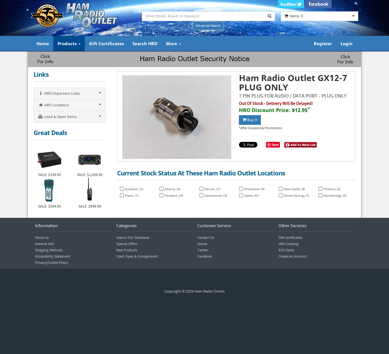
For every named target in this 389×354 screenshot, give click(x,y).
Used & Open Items (60, 116)
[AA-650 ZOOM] (49, 191)
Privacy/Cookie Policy (51, 262)
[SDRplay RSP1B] (49, 159)
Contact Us (205, 237)
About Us (42, 237)
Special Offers (127, 244)
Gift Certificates (106, 43)
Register (323, 43)
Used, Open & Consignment (137, 256)
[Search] (269, 16)
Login (347, 43)
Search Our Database (132, 237)
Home (42, 43)
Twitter (202, 250)
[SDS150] (89, 191)
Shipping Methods (48, 250)
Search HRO (144, 43)
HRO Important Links (61, 93)
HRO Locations (56, 105)
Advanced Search (208, 26)
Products (68, 43)
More (172, 43)
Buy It (251, 120)
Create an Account (293, 256)
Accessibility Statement (52, 256)
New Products (126, 250)
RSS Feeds (286, 250)
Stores (202, 244)
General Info (44, 244)
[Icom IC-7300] (89, 159)
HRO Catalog (288, 244)
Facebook (204, 256)
